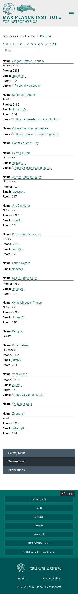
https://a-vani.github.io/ (29, 394)
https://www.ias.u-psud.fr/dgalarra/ (37, 134)
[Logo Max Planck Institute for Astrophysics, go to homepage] (32, 13)
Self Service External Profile (39, 552)
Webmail (39, 534)
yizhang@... (19, 428)
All (54, 44)
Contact (39, 525)
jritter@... (17, 360)
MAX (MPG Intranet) (39, 543)
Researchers (16, 461)
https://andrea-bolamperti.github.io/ (37, 119)
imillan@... (18, 289)
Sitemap (39, 516)
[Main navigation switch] (71, 13)
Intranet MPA (39, 499)
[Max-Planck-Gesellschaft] (23, 568)
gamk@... (18, 249)
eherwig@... (19, 163)
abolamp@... (20, 109)
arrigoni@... (19, 76)
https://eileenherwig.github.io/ (33, 168)
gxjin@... (17, 220)
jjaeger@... (18, 191)
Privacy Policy (52, 578)
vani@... (17, 385)
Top (70, 494)
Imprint (21, 578)
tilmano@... (19, 317)
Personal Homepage (27, 85)
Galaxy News (16, 453)
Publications (16, 470)
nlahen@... (18, 269)
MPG (39, 508)
